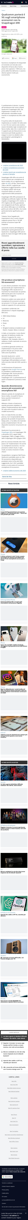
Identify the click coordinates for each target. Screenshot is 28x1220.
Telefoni (3, 10)
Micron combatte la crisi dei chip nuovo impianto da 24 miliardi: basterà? (14, 1054)
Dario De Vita (13, 29)
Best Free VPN (14, 1084)
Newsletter (23, 58)
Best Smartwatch (14, 1125)
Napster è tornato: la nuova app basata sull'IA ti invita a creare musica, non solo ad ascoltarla (13, 1045)
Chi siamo (4, 1196)
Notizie (4, 27)
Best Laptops (14, 1098)
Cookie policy (5, 1193)
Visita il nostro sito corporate (17, 1172)
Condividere (6, 58)
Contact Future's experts (8, 1186)
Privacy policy (5, 1189)
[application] (14, 151)
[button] (2, 2)
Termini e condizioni (7, 1183)
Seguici (15, 58)
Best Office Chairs (14, 1141)
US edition (13, 1215)
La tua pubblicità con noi (8, 1200)
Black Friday (13, 6)
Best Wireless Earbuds (14, 1138)
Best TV (14, 1118)
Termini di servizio (19, 263)
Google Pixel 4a (17, 369)
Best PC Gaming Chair (14, 1108)
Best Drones (14, 1155)
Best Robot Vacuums (14, 1158)
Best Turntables (14, 1131)
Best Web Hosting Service (14, 1088)
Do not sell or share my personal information (13, 1206)
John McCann (6, 29)
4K (6, 183)
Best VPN (14, 1081)
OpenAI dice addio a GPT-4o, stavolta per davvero (12, 1061)
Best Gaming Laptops (14, 1101)
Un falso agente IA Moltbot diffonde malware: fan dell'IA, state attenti (15, 1037)
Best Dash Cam (14, 1151)
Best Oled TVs (14, 1121)
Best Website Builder (14, 1091)
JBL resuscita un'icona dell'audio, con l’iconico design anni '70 (14, 1068)
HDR (9, 183)
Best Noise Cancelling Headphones (14, 1134)
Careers (4, 1203)
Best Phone (14, 1114)
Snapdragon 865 (7, 432)
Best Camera (14, 1148)
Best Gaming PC (14, 1104)
